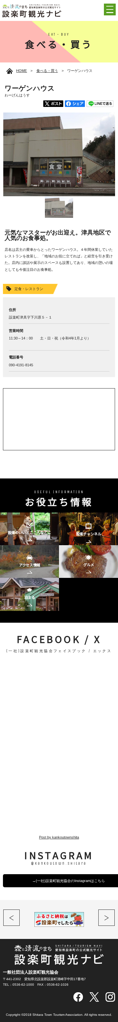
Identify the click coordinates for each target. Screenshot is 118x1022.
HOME (21, 71)
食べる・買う (47, 71)
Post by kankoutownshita (59, 837)
